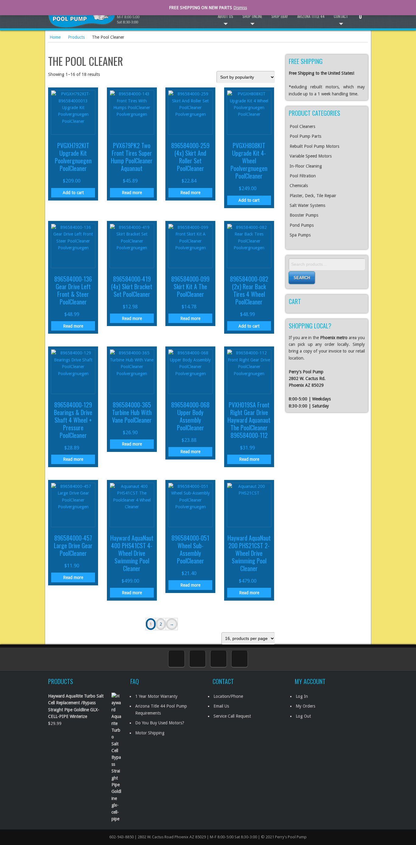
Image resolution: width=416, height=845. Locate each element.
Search (302, 277)
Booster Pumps (304, 215)
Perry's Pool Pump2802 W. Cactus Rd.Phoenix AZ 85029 (307, 378)
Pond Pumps (302, 225)
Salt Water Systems (307, 205)
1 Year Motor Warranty (156, 696)
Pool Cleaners (302, 126)
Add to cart (73, 192)
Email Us (221, 706)
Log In (302, 696)
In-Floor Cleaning (306, 166)
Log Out (303, 716)
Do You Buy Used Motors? (159, 722)
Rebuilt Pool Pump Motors (314, 146)
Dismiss (240, 7)
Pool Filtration (303, 175)
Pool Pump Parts (305, 136)
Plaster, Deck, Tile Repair (313, 195)
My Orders (305, 706)
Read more (132, 192)
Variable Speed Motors (311, 156)
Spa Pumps (300, 235)
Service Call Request (232, 716)
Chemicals (299, 185)
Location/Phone (228, 696)
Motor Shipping (149, 732)
